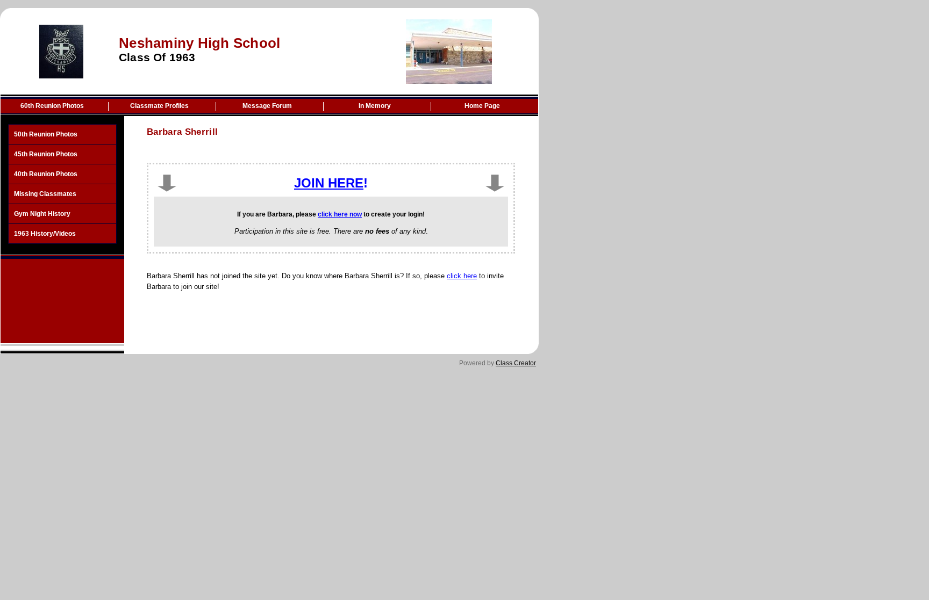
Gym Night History (42, 214)
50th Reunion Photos (45, 134)
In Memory (375, 106)
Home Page (482, 106)
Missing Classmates (45, 194)
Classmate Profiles (159, 106)
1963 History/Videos (45, 233)
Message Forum (267, 106)
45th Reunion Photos (45, 154)
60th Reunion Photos (52, 106)
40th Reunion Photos (45, 174)
